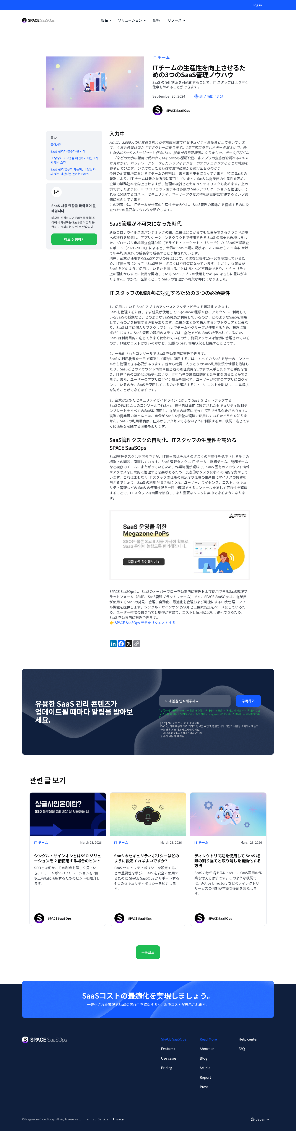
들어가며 (56, 144)
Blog (203, 1058)
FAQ (242, 1048)
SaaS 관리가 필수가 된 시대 (67, 151)
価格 (156, 20)
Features (168, 1048)
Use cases (168, 1058)
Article (205, 1067)
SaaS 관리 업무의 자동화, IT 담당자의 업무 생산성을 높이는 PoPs (73, 171)
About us (207, 1048)
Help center (248, 1039)
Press (204, 1086)
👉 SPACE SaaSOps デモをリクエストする (142, 622)
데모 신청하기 (74, 239)
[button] (105, 20)
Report (205, 1077)
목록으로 (148, 952)
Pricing (166, 1067)
